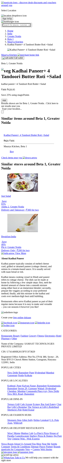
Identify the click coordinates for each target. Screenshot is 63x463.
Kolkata (28, 375)
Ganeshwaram (22, 436)
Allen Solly (27, 420)
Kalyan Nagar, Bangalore (34, 385)
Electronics (50, 335)
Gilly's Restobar (19, 407)
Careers (36, 449)
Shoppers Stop (14, 420)
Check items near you (12, 157)
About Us (18, 444)
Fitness (40, 335)
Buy (12, 151)
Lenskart (44, 420)
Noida (21, 375)
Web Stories (46, 449)
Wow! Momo (13, 433)
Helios (36, 420)
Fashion (24, 335)
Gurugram (12, 375)
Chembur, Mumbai (16, 391)
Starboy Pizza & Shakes (41, 436)
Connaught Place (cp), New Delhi (42, 391)
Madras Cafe (27, 433)
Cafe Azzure (26, 404)
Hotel (58, 335)
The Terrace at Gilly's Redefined (43, 407)
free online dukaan (22, 317)
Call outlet (18, 58)
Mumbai (50, 372)
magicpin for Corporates (13, 449)
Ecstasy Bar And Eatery (44, 404)
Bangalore (24, 372)
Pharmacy (6, 338)
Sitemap (35, 446)
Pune (31, 372)
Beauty (16, 335)
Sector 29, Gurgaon (27, 388)
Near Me (46, 444)
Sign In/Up (7, 19)
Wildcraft (17, 423)
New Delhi (12, 372)
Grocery (33, 335)
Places (42, 446)
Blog (38, 444)
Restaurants (6, 335)
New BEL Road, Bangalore (20, 394)
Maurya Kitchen (9, 55)
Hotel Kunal (28, 409)
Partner (49, 446)
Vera (27, 449)
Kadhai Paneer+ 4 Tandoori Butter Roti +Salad (26, 135)
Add (4, 100)
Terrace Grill (13, 404)
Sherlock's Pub (14, 409)
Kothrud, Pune (14, 385)
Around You (30, 444)
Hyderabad (40, 372)
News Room (7, 444)
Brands (57, 446)
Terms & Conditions (20, 446)
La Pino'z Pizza (41, 433)
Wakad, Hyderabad (46, 388)
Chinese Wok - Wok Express (26, 438)
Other (14, 338)
